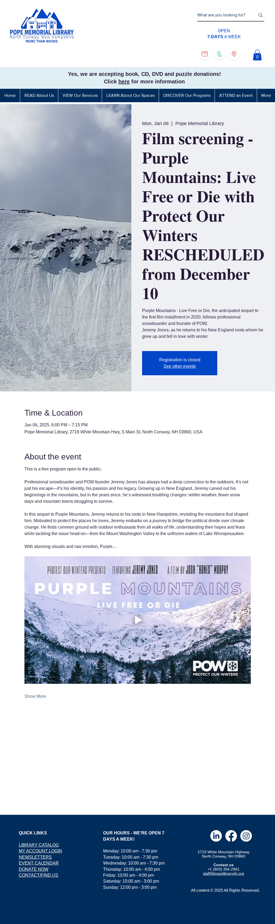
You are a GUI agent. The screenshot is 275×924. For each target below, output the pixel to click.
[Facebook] (231, 836)
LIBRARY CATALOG (39, 845)
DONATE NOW (33, 869)
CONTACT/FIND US (38, 875)
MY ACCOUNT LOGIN (40, 851)
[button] (257, 55)
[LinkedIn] (216, 836)
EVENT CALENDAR (39, 863)
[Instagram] (246, 836)
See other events (180, 366)
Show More (35, 696)
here (124, 81)
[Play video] (137, 620)
